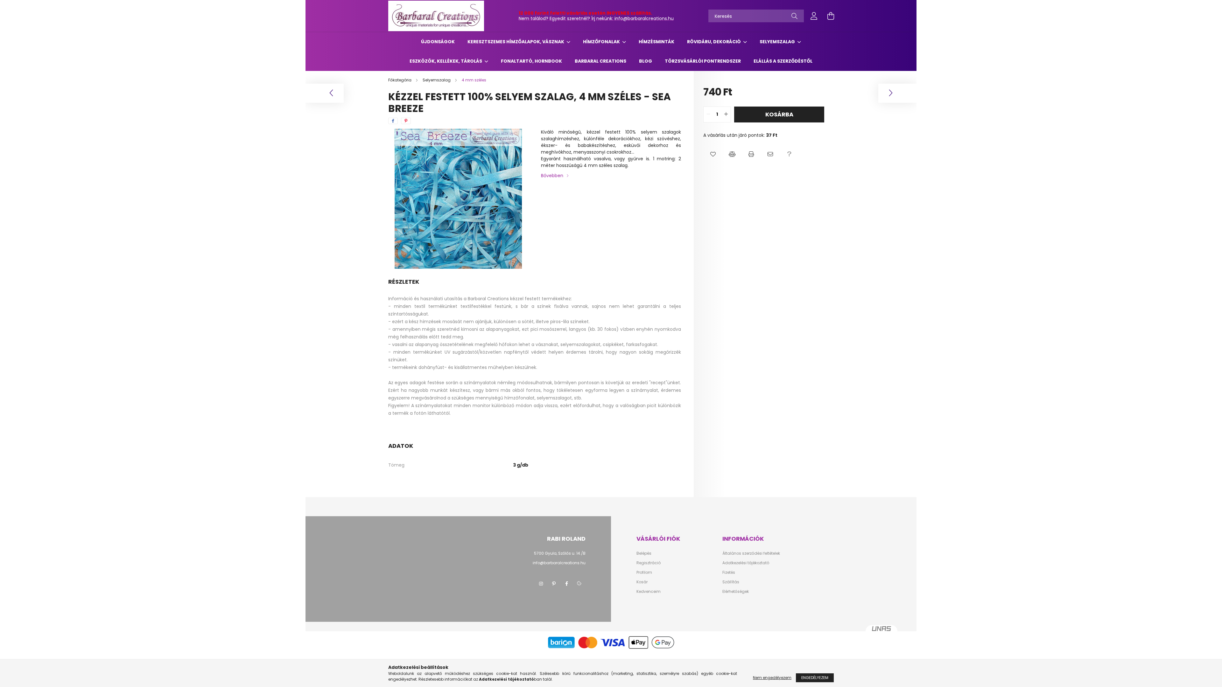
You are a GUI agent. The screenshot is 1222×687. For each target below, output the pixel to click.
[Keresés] (794, 16)
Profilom (644, 572)
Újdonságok (438, 41)
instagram (541, 583)
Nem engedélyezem (772, 677)
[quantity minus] (708, 114)
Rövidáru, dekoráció (714, 41)
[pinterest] (406, 121)
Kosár (642, 582)
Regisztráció (648, 563)
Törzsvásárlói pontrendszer (703, 61)
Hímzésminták (656, 41)
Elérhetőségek (735, 591)
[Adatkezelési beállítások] (579, 583)
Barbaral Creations (600, 61)
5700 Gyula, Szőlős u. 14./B (560, 553)
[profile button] (814, 16)
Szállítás (730, 582)
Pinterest (553, 583)
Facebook (566, 583)
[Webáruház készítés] (881, 631)
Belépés (643, 553)
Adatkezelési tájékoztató (745, 563)
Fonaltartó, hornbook (531, 61)
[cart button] (830, 16)
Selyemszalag (778, 41)
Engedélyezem (814, 677)
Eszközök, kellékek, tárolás (446, 61)
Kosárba (779, 114)
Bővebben (552, 175)
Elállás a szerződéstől (783, 61)
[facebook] (393, 121)
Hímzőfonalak (602, 41)
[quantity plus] (726, 114)
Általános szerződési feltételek (751, 553)
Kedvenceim (648, 591)
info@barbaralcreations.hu (559, 563)
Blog (645, 61)
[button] (712, 154)
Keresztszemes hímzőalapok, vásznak (516, 41)
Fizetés (728, 572)
